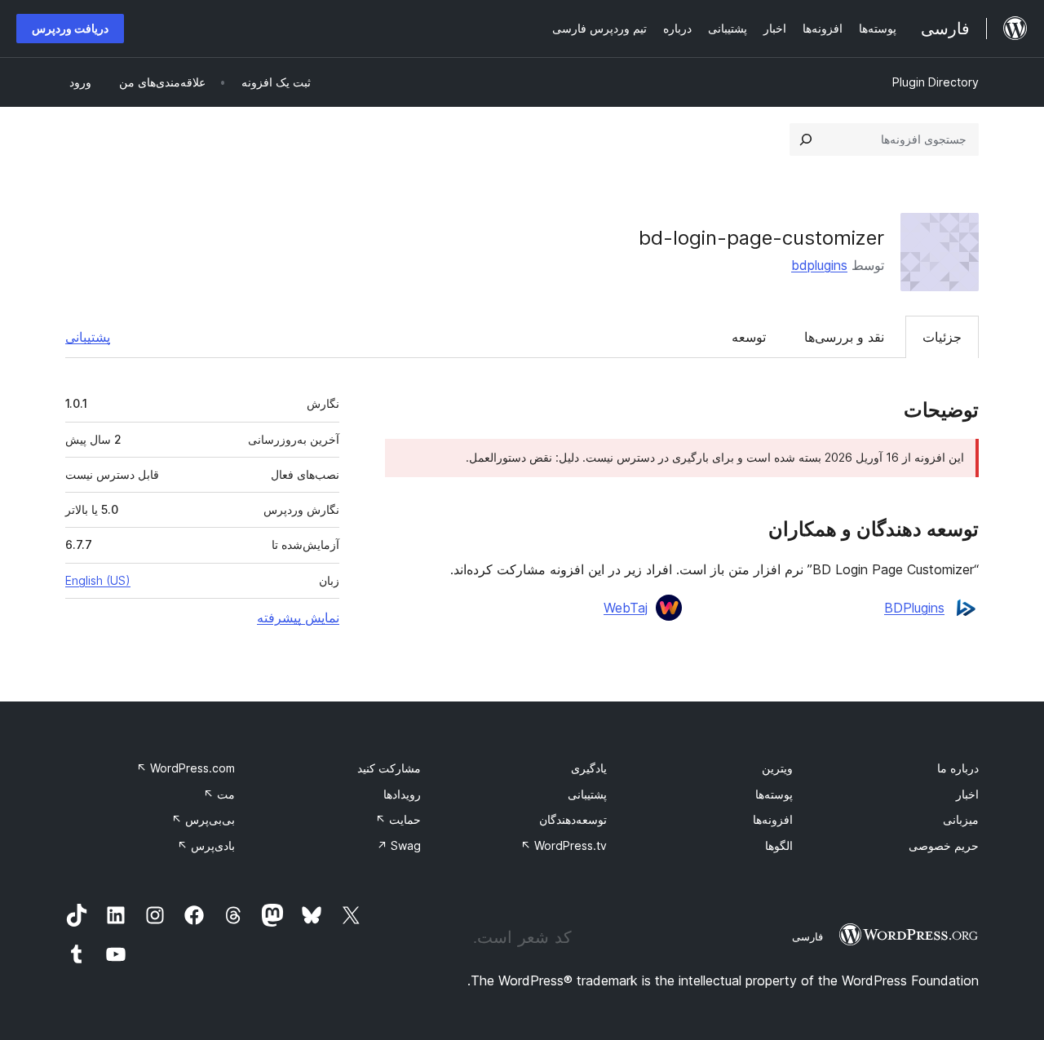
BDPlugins (914, 608)
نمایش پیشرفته (298, 617)
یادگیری (589, 768)
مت (219, 794)
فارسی (807, 936)
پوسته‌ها (774, 794)
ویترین (777, 768)
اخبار (967, 794)
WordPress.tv (563, 845)
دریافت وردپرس (70, 28)
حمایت (398, 819)
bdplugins (819, 265)
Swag (399, 845)
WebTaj (626, 608)
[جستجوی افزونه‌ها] (806, 139)
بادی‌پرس (206, 845)
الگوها (779, 845)
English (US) (97, 580)
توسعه (749, 337)
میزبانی (961, 819)
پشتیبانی (87, 337)
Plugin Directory (935, 82)
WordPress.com (185, 768)
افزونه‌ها (773, 819)
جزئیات (942, 337)
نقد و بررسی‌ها (844, 337)
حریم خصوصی (944, 845)
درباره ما (958, 768)
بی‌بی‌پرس (203, 819)
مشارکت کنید (389, 768)
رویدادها (402, 794)
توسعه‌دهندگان (573, 819)
